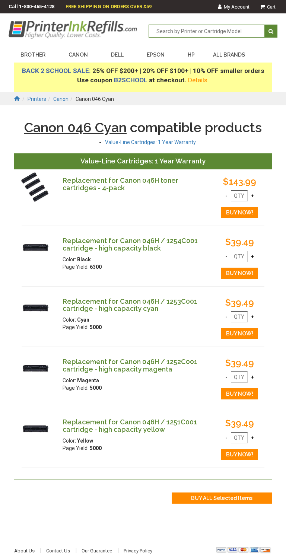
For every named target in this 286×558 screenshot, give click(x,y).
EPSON (156, 55)
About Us (24, 551)
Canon (61, 99)
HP (191, 55)
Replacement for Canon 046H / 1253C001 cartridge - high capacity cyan (130, 305)
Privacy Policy (138, 551)
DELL (117, 55)
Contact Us (58, 551)
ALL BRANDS (229, 55)
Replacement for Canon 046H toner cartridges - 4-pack (120, 184)
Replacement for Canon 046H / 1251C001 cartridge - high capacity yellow (130, 425)
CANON (78, 55)
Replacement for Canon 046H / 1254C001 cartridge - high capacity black (130, 244)
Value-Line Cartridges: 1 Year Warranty (150, 142)
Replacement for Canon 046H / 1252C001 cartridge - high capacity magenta (130, 365)
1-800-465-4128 (36, 6)
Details (197, 80)
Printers (37, 99)
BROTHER (32, 55)
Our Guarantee (97, 551)
